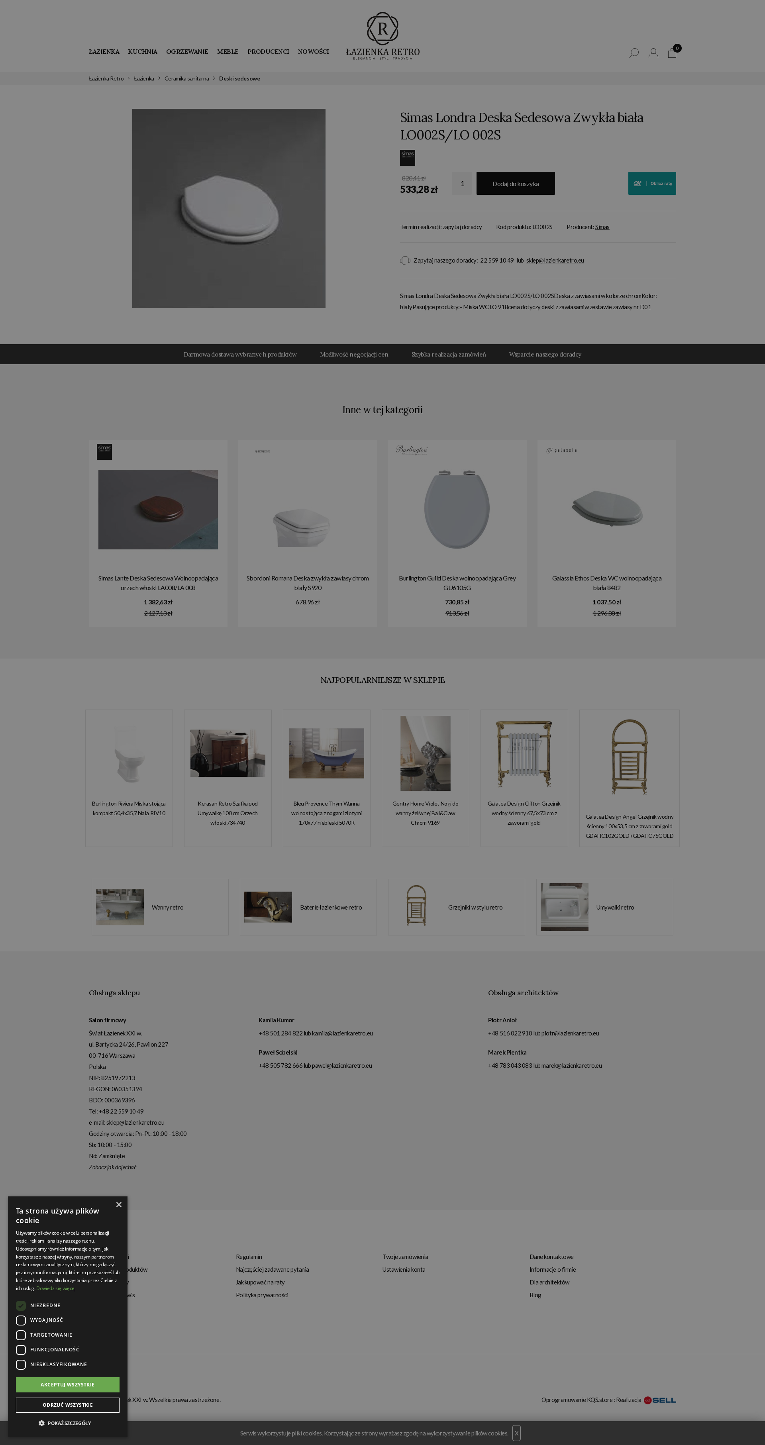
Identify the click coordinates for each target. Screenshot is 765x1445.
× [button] (119, 1205)
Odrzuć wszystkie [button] (68, 1405)
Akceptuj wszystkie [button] (67, 1384)
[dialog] (382, 722)
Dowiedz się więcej (56, 1288)
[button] (68, 1423)
